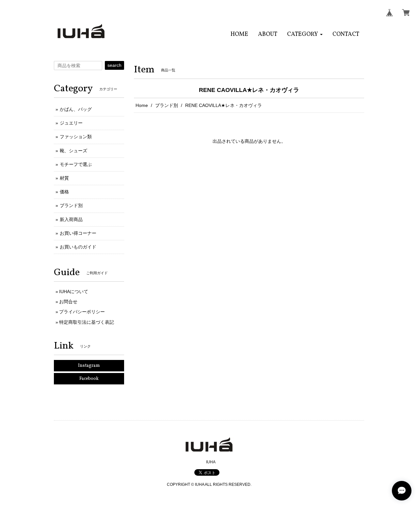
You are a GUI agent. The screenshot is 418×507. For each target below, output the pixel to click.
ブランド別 (166, 105)
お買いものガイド (78, 246)
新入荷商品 (71, 219)
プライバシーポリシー (82, 311)
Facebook (89, 379)
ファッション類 (76, 136)
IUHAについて (73, 291)
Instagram (89, 366)
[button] (305, 34)
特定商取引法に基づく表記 (86, 322)
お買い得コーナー (78, 233)
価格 (64, 191)
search (114, 65)
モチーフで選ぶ (76, 164)
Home (142, 105)
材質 (64, 178)
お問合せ (68, 301)
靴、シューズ (73, 150)
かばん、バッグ (76, 109)
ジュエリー (71, 123)
